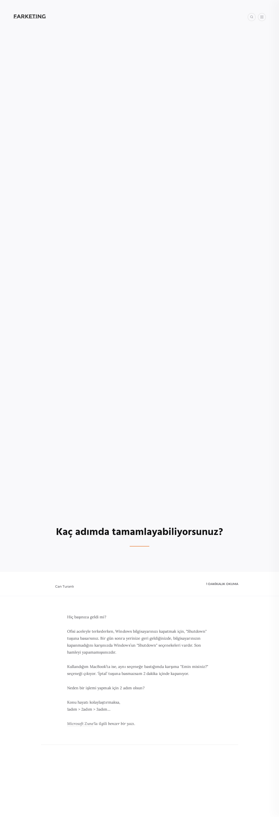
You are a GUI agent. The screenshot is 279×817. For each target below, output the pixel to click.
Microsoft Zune (80, 723)
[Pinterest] (254, 39)
